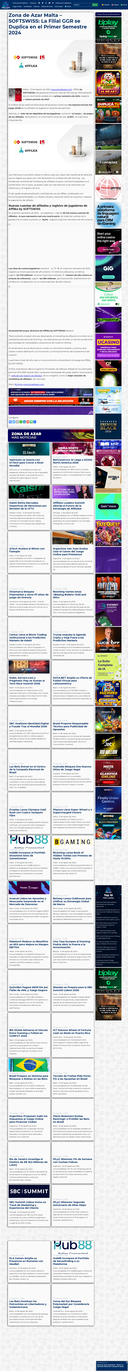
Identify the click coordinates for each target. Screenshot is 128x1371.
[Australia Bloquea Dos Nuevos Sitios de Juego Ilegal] (72, 755)
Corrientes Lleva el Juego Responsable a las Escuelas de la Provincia (107, 962)
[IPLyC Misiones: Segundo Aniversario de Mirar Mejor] (72, 1191)
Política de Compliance (63, 3)
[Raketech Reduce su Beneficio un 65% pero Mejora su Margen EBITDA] (29, 930)
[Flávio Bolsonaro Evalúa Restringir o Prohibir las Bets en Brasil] (72, 1105)
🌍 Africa (68, 6)
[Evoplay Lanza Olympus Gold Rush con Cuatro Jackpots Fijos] (29, 798)
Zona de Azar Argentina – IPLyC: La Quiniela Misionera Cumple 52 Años (110, 1365)
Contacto (33, 3)
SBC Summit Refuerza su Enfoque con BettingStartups (108, 937)
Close (126, 1362)
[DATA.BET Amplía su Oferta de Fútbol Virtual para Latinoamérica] (72, 667)
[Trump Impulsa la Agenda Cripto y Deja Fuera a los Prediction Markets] (72, 623)
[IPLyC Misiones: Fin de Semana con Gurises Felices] (72, 1148)
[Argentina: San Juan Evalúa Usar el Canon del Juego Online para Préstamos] (72, 537)
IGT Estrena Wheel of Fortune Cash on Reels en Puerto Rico (106, 943)
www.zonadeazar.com (61, 89)
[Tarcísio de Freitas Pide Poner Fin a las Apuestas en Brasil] (72, 1065)
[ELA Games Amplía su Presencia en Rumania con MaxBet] (29, 1247)
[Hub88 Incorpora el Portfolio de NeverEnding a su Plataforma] (72, 1247)
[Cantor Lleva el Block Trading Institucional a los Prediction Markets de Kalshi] (29, 623)
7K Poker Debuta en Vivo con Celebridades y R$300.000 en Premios (106, 949)
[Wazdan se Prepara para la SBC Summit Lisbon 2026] (72, 976)
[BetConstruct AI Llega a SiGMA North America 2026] (72, 449)
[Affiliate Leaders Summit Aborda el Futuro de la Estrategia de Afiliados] (72, 492)
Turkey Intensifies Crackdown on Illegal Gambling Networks (107, 956)
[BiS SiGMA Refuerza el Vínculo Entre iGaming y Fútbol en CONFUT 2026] (29, 1019)
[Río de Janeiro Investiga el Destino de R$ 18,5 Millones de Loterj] (29, 1148)
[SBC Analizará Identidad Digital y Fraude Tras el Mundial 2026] (29, 712)
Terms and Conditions (20, 3)
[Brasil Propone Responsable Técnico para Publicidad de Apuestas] (72, 712)
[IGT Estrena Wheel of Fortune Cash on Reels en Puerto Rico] (72, 1019)
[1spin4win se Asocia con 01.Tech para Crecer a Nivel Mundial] (29, 449)
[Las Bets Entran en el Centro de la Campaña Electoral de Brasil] (29, 755)
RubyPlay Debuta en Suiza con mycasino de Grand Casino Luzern (108, 918)
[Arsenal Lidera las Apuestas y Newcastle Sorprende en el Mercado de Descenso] (29, 887)
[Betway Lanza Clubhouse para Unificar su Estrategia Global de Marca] (72, 887)
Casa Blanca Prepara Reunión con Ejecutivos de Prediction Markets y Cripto (108, 912)
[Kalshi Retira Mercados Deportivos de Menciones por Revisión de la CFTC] (29, 492)
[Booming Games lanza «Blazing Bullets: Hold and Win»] (72, 580)
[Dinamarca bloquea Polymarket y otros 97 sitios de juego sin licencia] (29, 580)
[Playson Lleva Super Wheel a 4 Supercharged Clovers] (72, 798)
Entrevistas (59, 6)
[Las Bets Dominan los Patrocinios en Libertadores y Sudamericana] (29, 1290)
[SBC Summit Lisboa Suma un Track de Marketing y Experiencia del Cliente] (29, 1191)
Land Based (28, 6)
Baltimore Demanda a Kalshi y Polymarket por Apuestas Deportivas (106, 904)
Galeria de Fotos (47, 6)
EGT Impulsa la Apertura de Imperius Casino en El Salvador (106, 932)
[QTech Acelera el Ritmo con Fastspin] (29, 537)
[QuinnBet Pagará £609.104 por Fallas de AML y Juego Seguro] (29, 976)
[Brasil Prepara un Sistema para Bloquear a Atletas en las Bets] (29, 1065)
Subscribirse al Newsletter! (108, 14)
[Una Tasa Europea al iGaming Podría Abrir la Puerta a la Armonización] (72, 930)
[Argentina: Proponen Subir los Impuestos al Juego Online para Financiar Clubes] (29, 1105)
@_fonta (19, 384)
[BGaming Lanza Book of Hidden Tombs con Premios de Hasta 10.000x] (72, 841)
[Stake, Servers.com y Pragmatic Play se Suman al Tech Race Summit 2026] (29, 667)
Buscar (95, 5)
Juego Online (17, 6)
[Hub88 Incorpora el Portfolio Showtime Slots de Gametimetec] (29, 841)
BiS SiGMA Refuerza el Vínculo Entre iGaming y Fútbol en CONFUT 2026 (106, 925)
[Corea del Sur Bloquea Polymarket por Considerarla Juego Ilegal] (72, 1290)
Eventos (36, 6)
